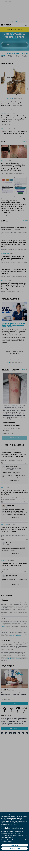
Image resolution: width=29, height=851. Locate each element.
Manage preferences (6, 839)
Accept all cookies (14, 845)
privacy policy (9, 835)
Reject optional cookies (14, 848)
